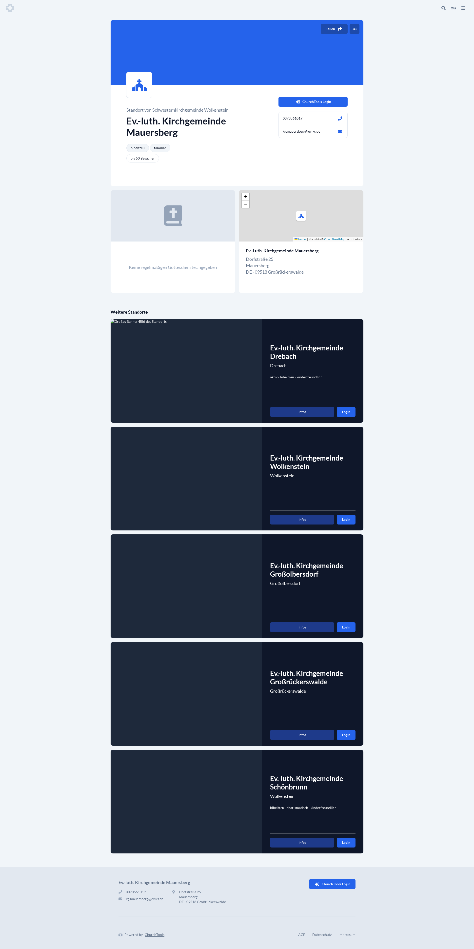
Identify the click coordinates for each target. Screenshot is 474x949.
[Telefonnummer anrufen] (339, 118)
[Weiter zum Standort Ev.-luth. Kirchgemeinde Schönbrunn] (186, 801)
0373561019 (292, 118)
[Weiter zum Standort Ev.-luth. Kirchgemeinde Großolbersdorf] (186, 586)
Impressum (347, 934)
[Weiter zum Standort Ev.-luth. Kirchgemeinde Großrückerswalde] (186, 694)
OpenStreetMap (334, 239)
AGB (301, 934)
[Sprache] (453, 8)
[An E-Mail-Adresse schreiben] (339, 131)
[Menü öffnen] (463, 8)
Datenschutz (322, 934)
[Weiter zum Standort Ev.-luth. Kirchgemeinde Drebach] (186, 371)
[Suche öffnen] (443, 8)
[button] (301, 216)
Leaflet (302, 239)
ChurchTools (154, 934)
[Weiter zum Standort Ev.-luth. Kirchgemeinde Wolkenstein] (186, 478)
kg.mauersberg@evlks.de (301, 131)
